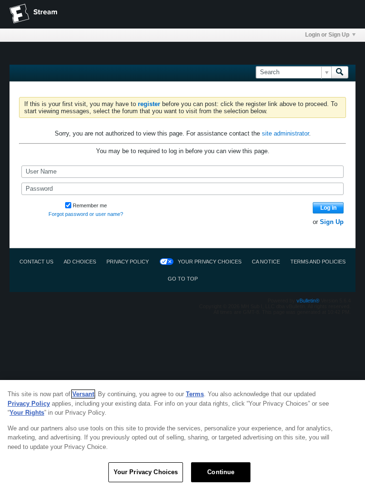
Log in (328, 208)
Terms (195, 394)
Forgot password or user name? (85, 214)
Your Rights (27, 412)
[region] (182, 433)
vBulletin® (308, 300)
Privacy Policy (127, 261)
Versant (83, 394)
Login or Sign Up (327, 34)
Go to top (183, 279)
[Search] (339, 72)
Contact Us (36, 261)
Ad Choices (80, 261)
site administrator (285, 133)
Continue (220, 472)
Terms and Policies (318, 261)
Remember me (90, 205)
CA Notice (266, 261)
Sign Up (332, 221)
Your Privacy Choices (209, 261)
